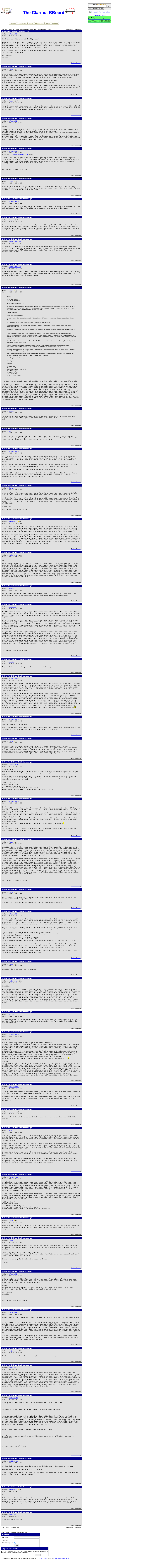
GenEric (11, 431)
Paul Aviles (13, 1398)
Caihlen (11, 662)
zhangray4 (12, 488)
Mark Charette (14, 1087)
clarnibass (13, 1312)
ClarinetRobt (14, 765)
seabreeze (12, 607)
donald (11, 411)
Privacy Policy (42, 1558)
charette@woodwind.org (61, 1558)
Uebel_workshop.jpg (20, 154)
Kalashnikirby (14, 34)
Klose (11, 69)
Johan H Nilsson (15, 242)
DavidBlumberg (14, 1461)
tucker (11, 1112)
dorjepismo (13, 522)
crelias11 (12, 1368)
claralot (12, 1241)
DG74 (10, 1130)
